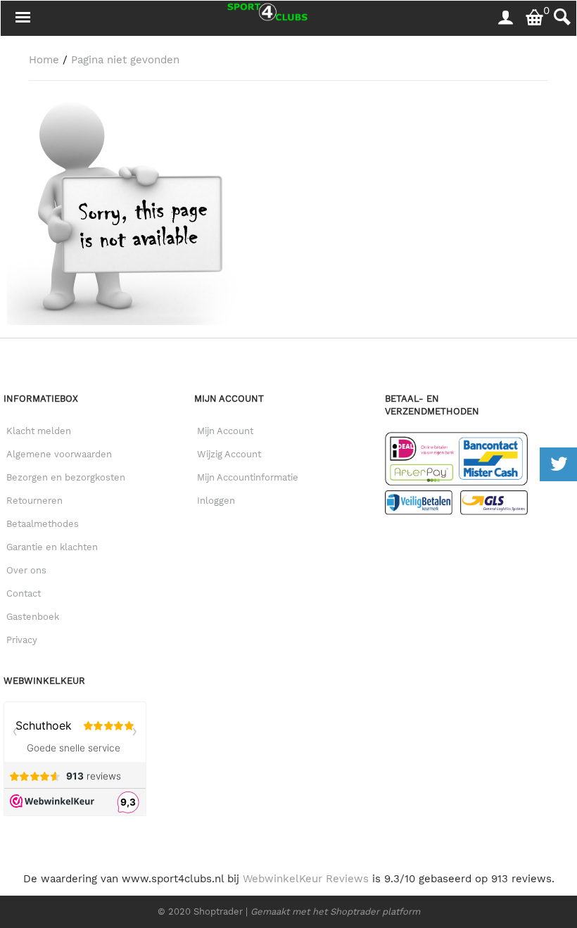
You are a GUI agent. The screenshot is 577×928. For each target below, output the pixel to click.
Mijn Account (225, 431)
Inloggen (216, 500)
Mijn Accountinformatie (247, 477)
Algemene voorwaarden (59, 454)
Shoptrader (220, 911)
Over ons (26, 570)
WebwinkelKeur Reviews (306, 878)
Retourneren (34, 500)
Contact (23, 593)
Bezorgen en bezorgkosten (65, 477)
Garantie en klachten (52, 547)
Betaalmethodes (42, 524)
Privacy (21, 640)
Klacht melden (38, 431)
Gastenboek (32, 616)
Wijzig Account (229, 454)
